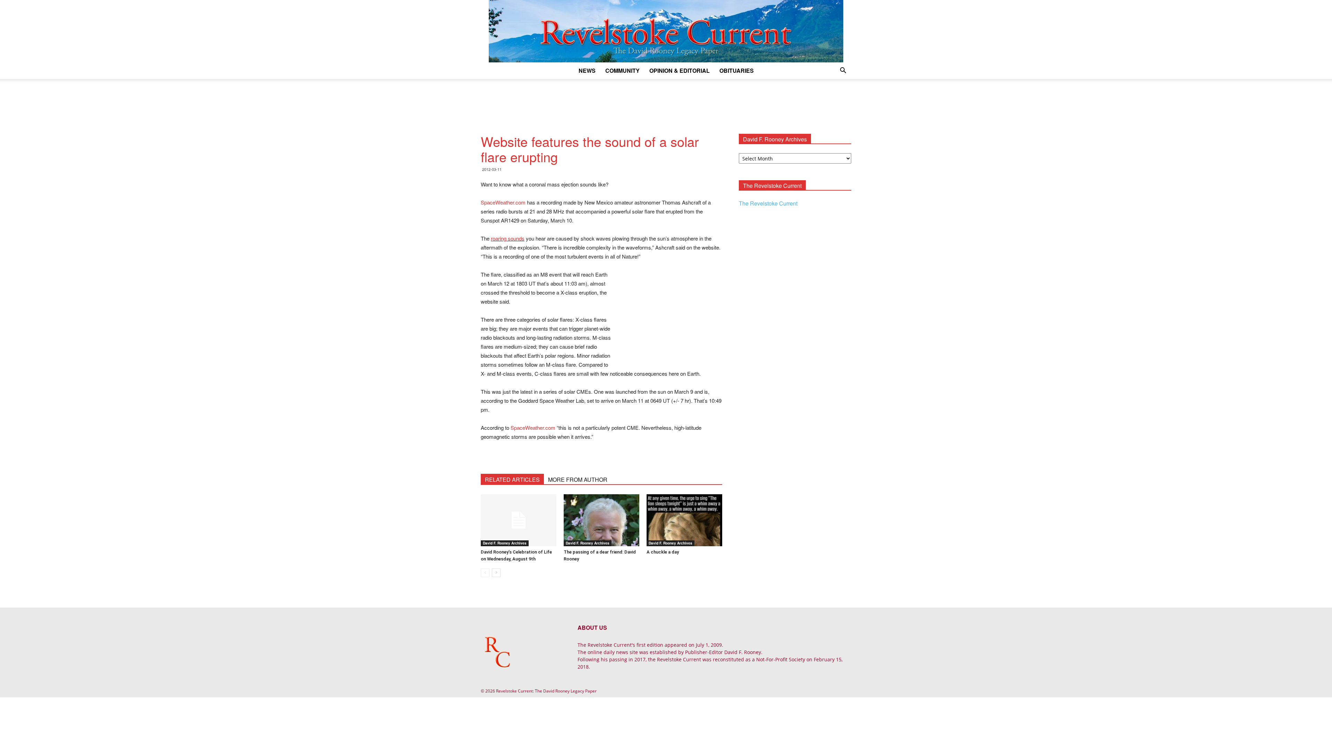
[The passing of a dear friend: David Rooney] (601, 520)
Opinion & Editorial (679, 71)
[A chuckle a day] (684, 520)
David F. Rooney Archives (505, 543)
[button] (843, 71)
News (587, 71)
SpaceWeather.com (503, 202)
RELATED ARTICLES (512, 480)
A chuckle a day (663, 552)
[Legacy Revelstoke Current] (666, 31)
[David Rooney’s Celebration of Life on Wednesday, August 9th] (518, 520)
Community (622, 71)
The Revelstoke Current (768, 203)
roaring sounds (507, 238)
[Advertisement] (666, 103)
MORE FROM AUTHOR (577, 480)
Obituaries (736, 71)
